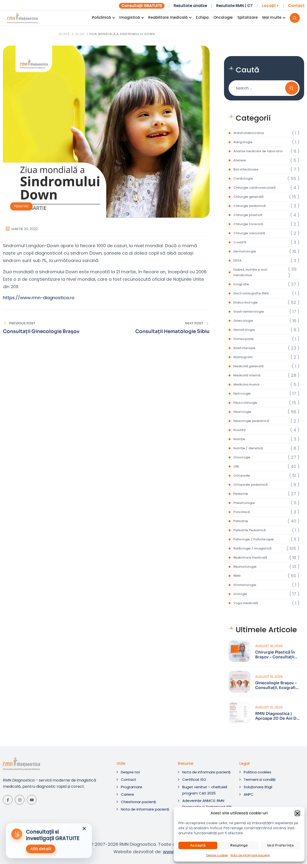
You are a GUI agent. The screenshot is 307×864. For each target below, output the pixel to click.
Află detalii (40, 849)
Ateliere (239, 160)
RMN (237, 575)
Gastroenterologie (248, 311)
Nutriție (239, 439)
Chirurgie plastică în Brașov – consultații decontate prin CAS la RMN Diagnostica (277, 655)
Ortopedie (241, 475)
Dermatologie (244, 251)
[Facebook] (7, 800)
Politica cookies (257, 772)
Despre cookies (217, 855)
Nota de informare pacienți (250, 855)
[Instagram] (19, 800)
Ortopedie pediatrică (250, 484)
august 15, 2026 (269, 707)
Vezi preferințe (280, 845)
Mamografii (243, 357)
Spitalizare (247, 17)
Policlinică (101, 17)
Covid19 (239, 242)
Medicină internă (246, 375)
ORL (236, 466)
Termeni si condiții (259, 779)
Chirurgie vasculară (249, 233)
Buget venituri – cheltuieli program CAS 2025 (204, 790)
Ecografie (241, 284)
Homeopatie (243, 339)
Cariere (127, 794)
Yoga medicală (245, 603)
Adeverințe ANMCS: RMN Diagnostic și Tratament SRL (207, 803)
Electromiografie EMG (251, 293)
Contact (296, 6)
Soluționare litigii (258, 786)
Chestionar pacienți (138, 801)
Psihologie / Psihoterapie (253, 539)
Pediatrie (21, 206)
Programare (131, 786)
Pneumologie (244, 503)
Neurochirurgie (245, 402)
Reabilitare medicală (168, 17)
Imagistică (129, 17)
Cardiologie (243, 178)
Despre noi (130, 772)
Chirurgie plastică (248, 215)
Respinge (239, 845)
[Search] (295, 18)
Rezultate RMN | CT (234, 6)
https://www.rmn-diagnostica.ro (38, 298)
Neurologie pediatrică (251, 421)
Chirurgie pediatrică (249, 206)
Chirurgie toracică (248, 224)
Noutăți (239, 430)
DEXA (237, 260)
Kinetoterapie (244, 348)
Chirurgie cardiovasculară (254, 187)
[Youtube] (31, 800)
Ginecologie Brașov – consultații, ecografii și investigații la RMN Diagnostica (276, 685)
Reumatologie (244, 566)
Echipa (202, 17)
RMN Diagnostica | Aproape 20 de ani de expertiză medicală (277, 716)
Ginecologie (243, 320)
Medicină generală (248, 366)
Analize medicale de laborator (258, 151)
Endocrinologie (245, 302)
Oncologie (223, 17)
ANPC (249, 794)
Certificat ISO (194, 779)
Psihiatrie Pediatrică (249, 530)
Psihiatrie (240, 521)
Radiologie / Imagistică (252, 548)
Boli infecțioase (245, 169)
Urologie (240, 594)
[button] (297, 813)
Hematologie (244, 329)
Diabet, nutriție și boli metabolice (250, 272)
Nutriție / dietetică (248, 448)
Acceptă (198, 845)
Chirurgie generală (248, 196)
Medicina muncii (246, 384)
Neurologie (242, 411)
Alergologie (242, 142)
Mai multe (271, 17)
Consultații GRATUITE (141, 5)
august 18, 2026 (269, 646)
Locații (270, 6)
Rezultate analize (190, 6)
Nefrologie (242, 393)
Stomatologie (244, 585)
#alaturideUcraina (248, 133)
